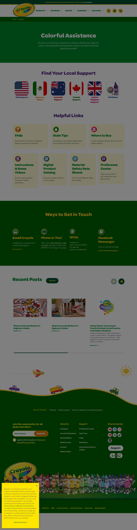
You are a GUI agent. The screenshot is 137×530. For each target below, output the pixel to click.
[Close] (37, 486)
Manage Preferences (20, 522)
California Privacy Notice (24, 506)
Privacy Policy (9, 506)
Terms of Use (12, 508)
